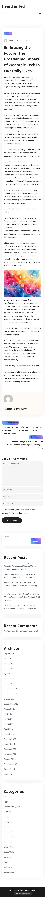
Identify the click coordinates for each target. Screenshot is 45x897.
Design (7, 822)
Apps (6, 802)
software (7, 857)
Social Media (9, 852)
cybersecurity (9, 817)
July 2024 (8, 774)
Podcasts (8, 842)
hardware (7, 827)
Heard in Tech (14, 6)
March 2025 (9, 734)
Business (7, 812)
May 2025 (8, 724)
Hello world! (33, 631)
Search (6, 536)
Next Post (34, 437)
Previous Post (12, 423)
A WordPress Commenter (14, 631)
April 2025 (8, 729)
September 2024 (11, 764)
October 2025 (10, 699)
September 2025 (11, 704)
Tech (8, 33)
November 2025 (11, 694)
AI (5, 797)
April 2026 (8, 674)
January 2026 (9, 684)
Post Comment (12, 520)
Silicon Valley (9, 847)
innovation (8, 832)
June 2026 (8, 664)
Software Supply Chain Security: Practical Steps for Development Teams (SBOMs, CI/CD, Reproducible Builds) (20, 566)
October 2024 (10, 759)
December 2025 (10, 689)
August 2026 (9, 654)
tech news (8, 867)
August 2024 (9, 769)
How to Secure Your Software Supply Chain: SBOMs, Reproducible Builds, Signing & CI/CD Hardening (22, 597)
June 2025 (8, 719)
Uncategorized (10, 872)
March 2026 (9, 679)
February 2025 (10, 739)
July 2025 (8, 714)
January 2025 (9, 744)
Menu (4, 13)
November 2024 (11, 754)
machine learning (10, 837)
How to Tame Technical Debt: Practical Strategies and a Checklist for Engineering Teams (20, 585)
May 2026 (8, 669)
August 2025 (9, 709)
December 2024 (10, 749)
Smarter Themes (25, 894)
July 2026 (8, 659)
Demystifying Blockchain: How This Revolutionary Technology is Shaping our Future (25, 444)
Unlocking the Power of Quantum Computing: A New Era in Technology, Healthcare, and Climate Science (22, 430)
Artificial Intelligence (12, 807)
